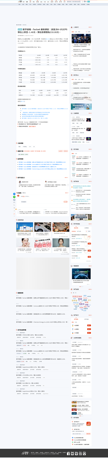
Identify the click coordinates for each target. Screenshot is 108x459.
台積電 (77, 329)
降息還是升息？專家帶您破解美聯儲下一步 (30, 124)
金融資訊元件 (46, 452)
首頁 (23, 1)
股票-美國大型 (79, 238)
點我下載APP (32, 126)
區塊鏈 (59, 4)
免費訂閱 (88, 433)
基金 (41, 1)
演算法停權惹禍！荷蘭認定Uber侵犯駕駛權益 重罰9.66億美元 (42, 234)
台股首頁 (60, 151)
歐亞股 (78, 126)
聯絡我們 (52, 452)
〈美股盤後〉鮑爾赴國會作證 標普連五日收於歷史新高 (36, 112)
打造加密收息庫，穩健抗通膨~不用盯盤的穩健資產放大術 (83, 169)
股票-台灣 (78, 245)
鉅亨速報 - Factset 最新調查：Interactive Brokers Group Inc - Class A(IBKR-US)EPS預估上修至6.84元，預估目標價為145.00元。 (56, 212)
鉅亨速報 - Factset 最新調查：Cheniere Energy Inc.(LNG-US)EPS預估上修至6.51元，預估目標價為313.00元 (43, 169)
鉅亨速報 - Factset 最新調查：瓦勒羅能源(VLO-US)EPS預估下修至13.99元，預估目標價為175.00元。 (30, 212)
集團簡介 (37, 452)
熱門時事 (39, 4)
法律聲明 (64, 452)
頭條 (19, 4)
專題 (75, 4)
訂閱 (64, 1)
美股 (34, 1)
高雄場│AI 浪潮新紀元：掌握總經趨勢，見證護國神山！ (83, 175)
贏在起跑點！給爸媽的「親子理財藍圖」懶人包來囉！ (35, 151)
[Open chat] (14, 214)
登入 (86, 1)
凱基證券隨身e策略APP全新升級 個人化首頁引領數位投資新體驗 (24, 234)
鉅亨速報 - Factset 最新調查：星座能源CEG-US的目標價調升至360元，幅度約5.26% (37, 166)
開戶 (89, 236)
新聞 (27, 1)
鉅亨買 (56, 1)
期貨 (55, 4)
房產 (63, 4)
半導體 (77, 333)
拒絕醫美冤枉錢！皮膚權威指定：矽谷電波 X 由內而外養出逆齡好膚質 (25, 249)
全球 (48, 1)
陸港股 (37, 1)
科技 (30, 4)
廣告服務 (41, 452)
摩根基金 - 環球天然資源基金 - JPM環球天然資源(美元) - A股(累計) (79, 249)
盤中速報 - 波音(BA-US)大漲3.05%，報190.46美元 (35, 118)
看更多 (66, 177)
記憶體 (77, 325)
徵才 (56, 452)
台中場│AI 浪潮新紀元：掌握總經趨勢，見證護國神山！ (83, 157)
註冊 (88, 1)
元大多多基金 (75, 256)
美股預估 (24, 24)
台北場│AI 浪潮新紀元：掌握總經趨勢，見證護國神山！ (83, 163)
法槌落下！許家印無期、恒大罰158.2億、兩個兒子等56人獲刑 (43, 249)
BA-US (48, 39)
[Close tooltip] (25, 214)
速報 (44, 4)
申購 (89, 243)
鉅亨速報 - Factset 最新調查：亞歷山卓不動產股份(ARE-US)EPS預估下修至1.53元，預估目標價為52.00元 (42, 162)
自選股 (88, 4)
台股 (30, 1)
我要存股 (65, 151)
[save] (14, 211)
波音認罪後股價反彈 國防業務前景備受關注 (33, 116)
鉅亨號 (60, 1)
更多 (89, 31)
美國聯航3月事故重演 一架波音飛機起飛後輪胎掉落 (35, 114)
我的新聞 (83, 4)
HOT (77, 156)
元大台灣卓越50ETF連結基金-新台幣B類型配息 (79, 242)
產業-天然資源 (79, 252)
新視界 (70, 4)
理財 (67, 4)
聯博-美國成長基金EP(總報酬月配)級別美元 (79, 235)
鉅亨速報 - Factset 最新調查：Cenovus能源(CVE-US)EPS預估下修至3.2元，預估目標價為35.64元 (40, 164)
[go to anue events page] (82, 1)
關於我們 (32, 452)
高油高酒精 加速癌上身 (59, 233)
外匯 (45, 1)
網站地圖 (59, 452)
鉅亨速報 (19, 24)
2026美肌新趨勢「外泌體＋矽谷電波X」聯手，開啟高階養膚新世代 (60, 249)
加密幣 (52, 1)
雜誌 (78, 4)
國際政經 (78, 117)
